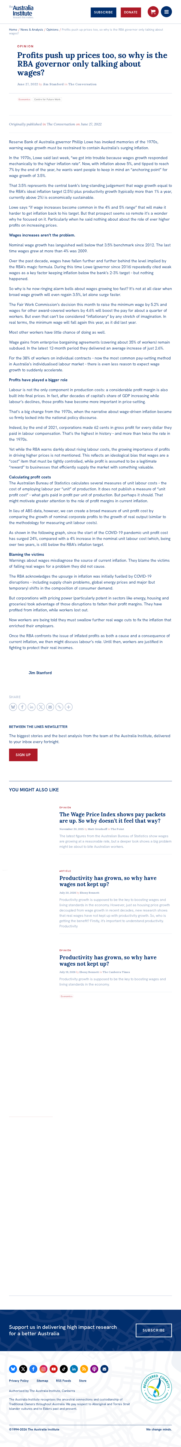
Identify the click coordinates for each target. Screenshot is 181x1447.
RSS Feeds (63, 1381)
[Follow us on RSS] (84, 1369)
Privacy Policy (19, 1381)
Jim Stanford (53, 84)
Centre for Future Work (47, 99)
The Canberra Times (116, 972)
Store (83, 1381)
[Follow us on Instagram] (43, 1369)
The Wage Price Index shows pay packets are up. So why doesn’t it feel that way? (112, 817)
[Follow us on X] (23, 1369)
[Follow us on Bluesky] (13, 1369)
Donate (131, 12)
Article (65, 871)
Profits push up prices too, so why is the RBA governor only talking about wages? (92, 64)
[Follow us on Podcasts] (94, 1369)
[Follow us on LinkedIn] (74, 1369)
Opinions (52, 30)
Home (13, 30)
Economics (24, 99)
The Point (117, 829)
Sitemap (42, 1381)
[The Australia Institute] (33, 11)
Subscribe (103, 12)
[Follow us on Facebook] (33, 1369)
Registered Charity (156, 1388)
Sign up (23, 754)
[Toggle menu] (166, 11)
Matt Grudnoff (97, 829)
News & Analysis (32, 30)
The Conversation (82, 84)
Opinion (25, 46)
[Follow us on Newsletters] (104, 1369)
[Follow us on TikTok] (64, 1369)
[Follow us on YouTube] (54, 1369)
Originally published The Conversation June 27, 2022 (55, 124)
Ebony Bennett (89, 892)
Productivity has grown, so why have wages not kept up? (107, 881)
